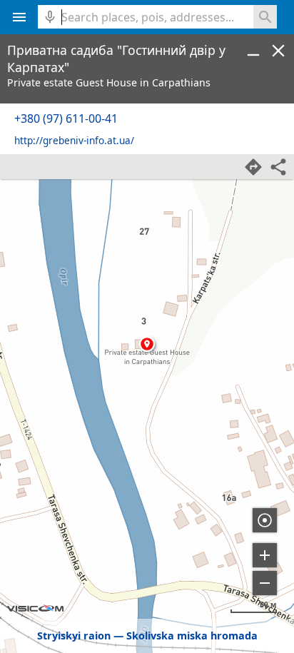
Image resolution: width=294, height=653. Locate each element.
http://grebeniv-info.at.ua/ (74, 140)
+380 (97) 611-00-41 (66, 118)
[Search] (265, 17)
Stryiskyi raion (74, 635)
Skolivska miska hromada (192, 635)
